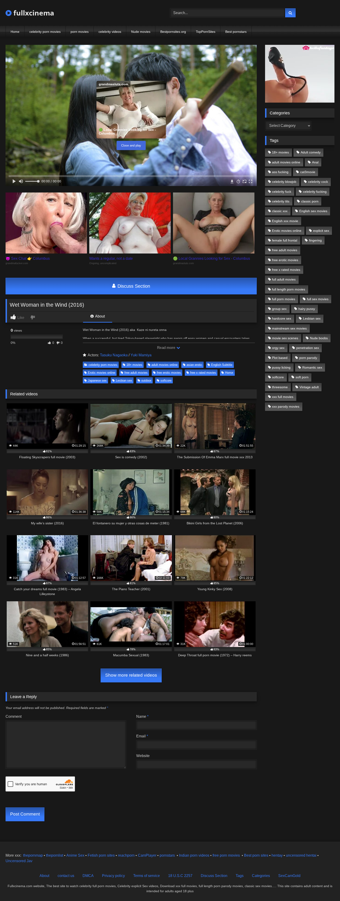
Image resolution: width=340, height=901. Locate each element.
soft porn (302, 377)
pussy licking (281, 367)
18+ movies (134, 365)
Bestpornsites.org (173, 32)
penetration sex (307, 348)
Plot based (279, 358)
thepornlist (55, 855)
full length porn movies (288, 289)
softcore (166, 380)
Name (142, 716)
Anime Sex (75, 855)
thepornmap (32, 855)
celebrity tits (280, 201)
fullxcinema (33, 13)
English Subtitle (221, 365)
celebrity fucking (315, 191)
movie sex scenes (285, 338)
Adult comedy (311, 152)
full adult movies (284, 279)
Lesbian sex (124, 380)
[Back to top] (326, 887)
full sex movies (317, 299)
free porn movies (226, 855)
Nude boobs (319, 338)
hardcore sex (281, 318)
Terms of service (146, 876)
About (99, 316)
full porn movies (283, 299)
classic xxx (279, 211)
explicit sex (321, 230)
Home (15, 32)
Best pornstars (236, 32)
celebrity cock (318, 181)
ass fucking (280, 172)
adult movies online (164, 365)
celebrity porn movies (45, 32)
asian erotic (194, 365)
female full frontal (284, 240)
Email (142, 736)
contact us (66, 876)
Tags (240, 876)
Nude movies (140, 32)
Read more (166, 348)
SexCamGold (289, 876)
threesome (280, 387)
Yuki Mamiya (140, 355)
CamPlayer (147, 855)
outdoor (146, 380)
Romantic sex (312, 367)
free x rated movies (203, 372)
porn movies (80, 32)
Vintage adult (309, 387)
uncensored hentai (301, 855)
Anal (315, 162)
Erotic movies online (101, 372)
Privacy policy (113, 876)
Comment (14, 716)
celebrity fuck (281, 191)
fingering (315, 240)
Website (143, 756)
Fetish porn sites (102, 855)
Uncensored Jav (19, 861)
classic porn (309, 201)
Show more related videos (131, 675)
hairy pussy (306, 309)
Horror (229, 372)
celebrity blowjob (284, 181)
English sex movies (313, 211)
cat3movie (307, 172)
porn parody (308, 358)
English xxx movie (285, 221)
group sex (279, 309)
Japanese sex (97, 380)
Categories (261, 876)
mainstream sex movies (289, 328)
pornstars (167, 855)
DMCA (88, 876)
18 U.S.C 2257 (180, 876)
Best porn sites (256, 855)
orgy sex (278, 348)
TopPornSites (205, 32)
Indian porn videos (194, 855)
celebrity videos (110, 32)
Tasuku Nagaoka (114, 355)
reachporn (127, 855)
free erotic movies (169, 372)
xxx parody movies (285, 406)
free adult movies (136, 372)
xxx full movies (282, 397)
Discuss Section (133, 286)
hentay (277, 855)
